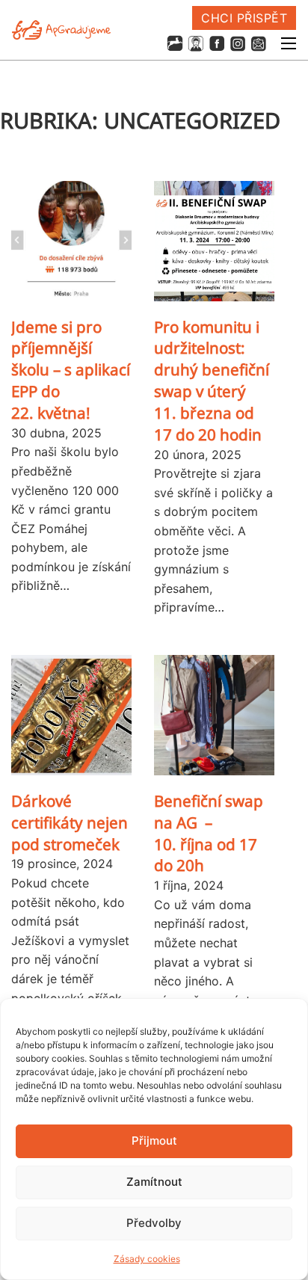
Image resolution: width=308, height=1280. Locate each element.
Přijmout (154, 1140)
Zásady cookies (147, 1258)
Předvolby (154, 1223)
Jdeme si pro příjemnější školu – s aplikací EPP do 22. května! (70, 369)
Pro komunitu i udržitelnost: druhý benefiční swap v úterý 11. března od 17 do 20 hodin (211, 380)
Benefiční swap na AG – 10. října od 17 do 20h (208, 833)
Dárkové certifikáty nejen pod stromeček (69, 822)
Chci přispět (244, 17)
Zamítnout (154, 1182)
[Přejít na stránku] (174, 43)
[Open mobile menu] (288, 43)
